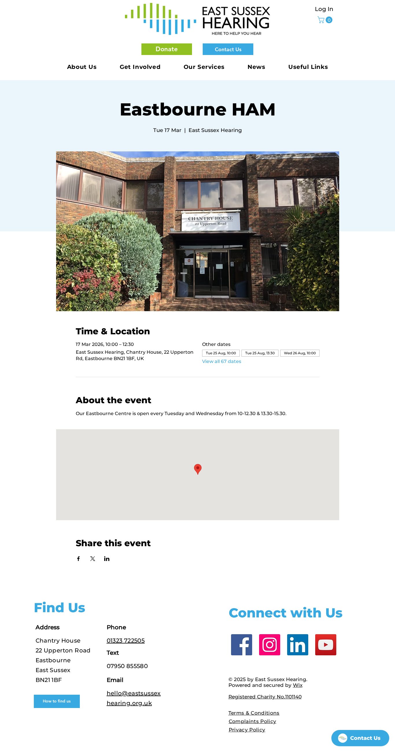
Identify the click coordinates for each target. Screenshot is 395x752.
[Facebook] (241, 644)
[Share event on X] (92, 558)
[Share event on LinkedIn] (107, 558)
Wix (297, 685)
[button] (166, 49)
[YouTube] (325, 644)
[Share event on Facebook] (78, 558)
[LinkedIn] (297, 644)
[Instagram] (269, 644)
